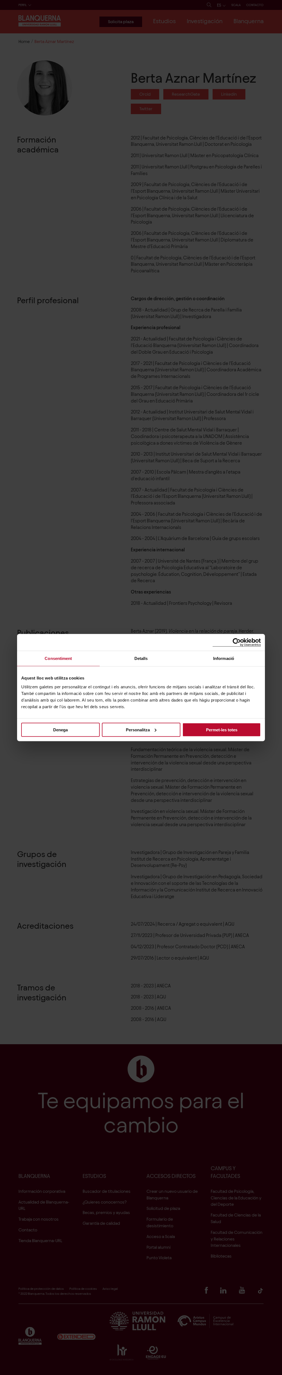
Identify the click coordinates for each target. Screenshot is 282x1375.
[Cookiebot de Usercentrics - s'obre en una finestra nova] (237, 642)
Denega (60, 729)
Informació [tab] (223, 658)
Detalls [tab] (141, 658)
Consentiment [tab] (58, 658)
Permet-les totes (221, 729)
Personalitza (138, 729)
